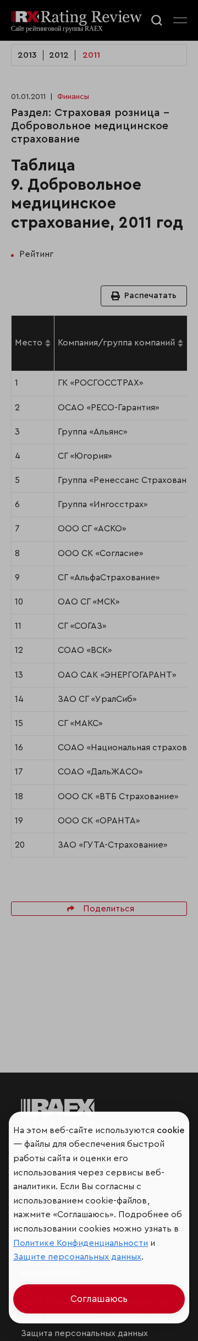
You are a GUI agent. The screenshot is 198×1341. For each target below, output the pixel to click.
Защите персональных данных (77, 1256)
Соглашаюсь (99, 1299)
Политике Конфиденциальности (80, 1243)
